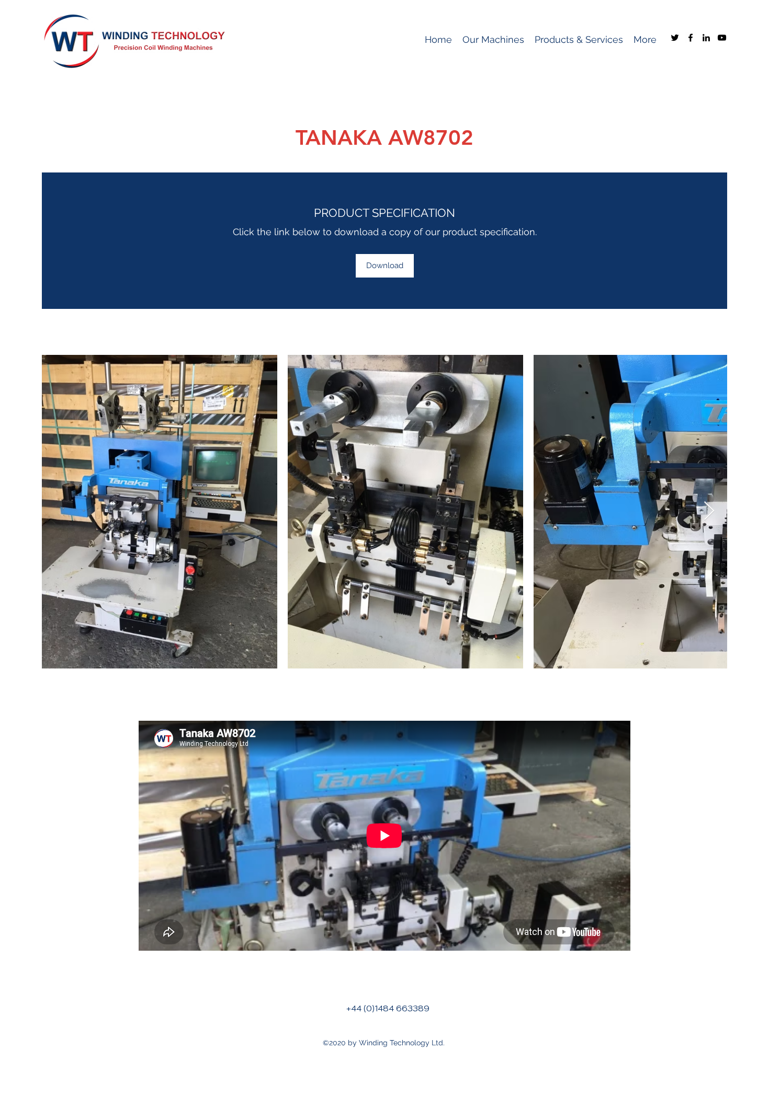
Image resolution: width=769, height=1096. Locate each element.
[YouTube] (722, 37)
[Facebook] (690, 37)
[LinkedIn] (706, 37)
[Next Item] (709, 511)
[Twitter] (675, 37)
